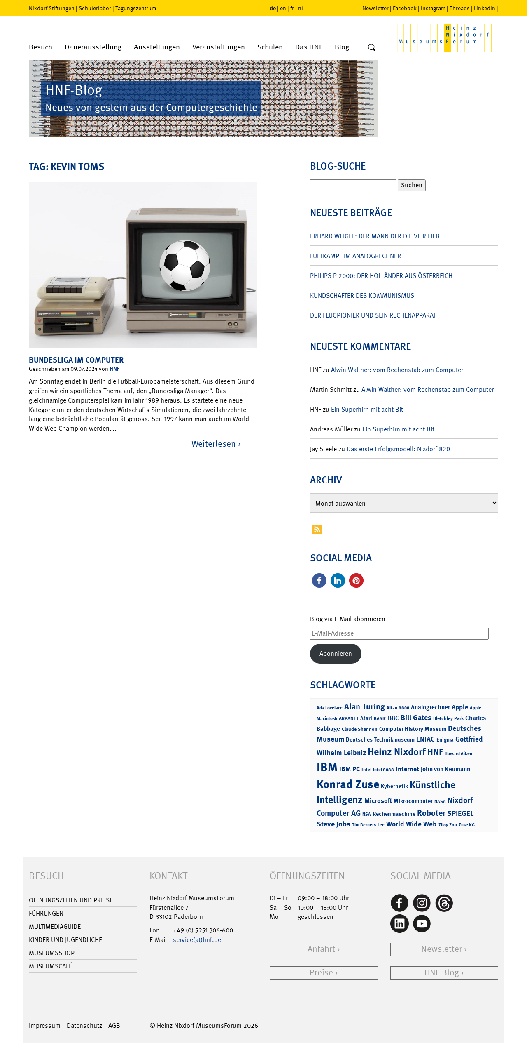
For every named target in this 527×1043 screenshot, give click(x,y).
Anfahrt (321, 949)
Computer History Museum (412, 728)
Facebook (405, 8)
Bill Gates (416, 718)
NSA (366, 814)
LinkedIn (484, 8)
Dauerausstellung (93, 47)
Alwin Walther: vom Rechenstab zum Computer (397, 369)
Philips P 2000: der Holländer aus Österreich (381, 275)
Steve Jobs (333, 824)
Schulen (270, 47)
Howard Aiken (458, 754)
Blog (342, 47)
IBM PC (349, 769)
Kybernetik (394, 786)
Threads (460, 8)
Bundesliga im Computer (76, 360)
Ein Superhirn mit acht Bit (367, 409)
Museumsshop (52, 953)
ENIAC (425, 739)
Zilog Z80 (447, 825)
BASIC (380, 719)
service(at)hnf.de (197, 939)
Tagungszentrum (135, 8)
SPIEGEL (460, 813)
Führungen (46, 913)
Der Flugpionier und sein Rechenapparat (373, 315)
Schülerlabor (95, 8)
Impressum (45, 1025)
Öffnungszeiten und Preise (71, 900)
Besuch (40, 47)
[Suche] (372, 47)
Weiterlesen (213, 444)
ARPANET (349, 718)
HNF (114, 368)
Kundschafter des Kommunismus (362, 295)
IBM (327, 767)
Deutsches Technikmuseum (380, 739)
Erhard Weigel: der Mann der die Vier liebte (377, 236)
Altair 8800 (398, 708)
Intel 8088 (383, 770)
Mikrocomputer (413, 801)
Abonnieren (335, 653)
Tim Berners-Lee (368, 825)
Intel (366, 769)
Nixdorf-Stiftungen (52, 8)
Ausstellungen (157, 47)
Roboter (431, 813)
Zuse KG (467, 825)
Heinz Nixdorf (397, 751)
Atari (366, 718)
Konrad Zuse (348, 784)
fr (292, 8)
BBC (393, 718)
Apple (460, 707)
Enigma (445, 739)
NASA (440, 801)
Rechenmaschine (394, 813)
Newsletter (375, 8)
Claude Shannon (360, 729)
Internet (407, 769)
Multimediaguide (55, 926)
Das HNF (308, 47)
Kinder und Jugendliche (65, 939)
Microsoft (378, 800)
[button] (319, 580)
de (273, 8)
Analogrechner (430, 707)
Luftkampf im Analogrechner (355, 256)
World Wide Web (411, 824)
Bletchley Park (448, 718)
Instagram (433, 8)
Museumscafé (50, 966)
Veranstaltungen (218, 47)
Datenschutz (84, 1025)
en (283, 8)
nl (300, 8)
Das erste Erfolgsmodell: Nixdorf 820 (398, 449)
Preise (321, 972)
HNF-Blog (441, 972)
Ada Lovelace (330, 708)
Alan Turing (364, 706)
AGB (114, 1025)
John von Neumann (445, 769)
